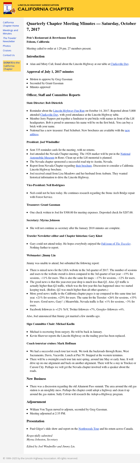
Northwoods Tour (89, 428)
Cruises (7, 50)
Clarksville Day (120, 64)
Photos (7, 45)
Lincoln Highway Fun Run (69, 110)
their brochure (84, 165)
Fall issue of (116, 243)
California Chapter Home (11, 24)
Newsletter (9, 39)
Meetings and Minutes (10, 32)
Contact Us (9, 55)
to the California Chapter (12, 66)
